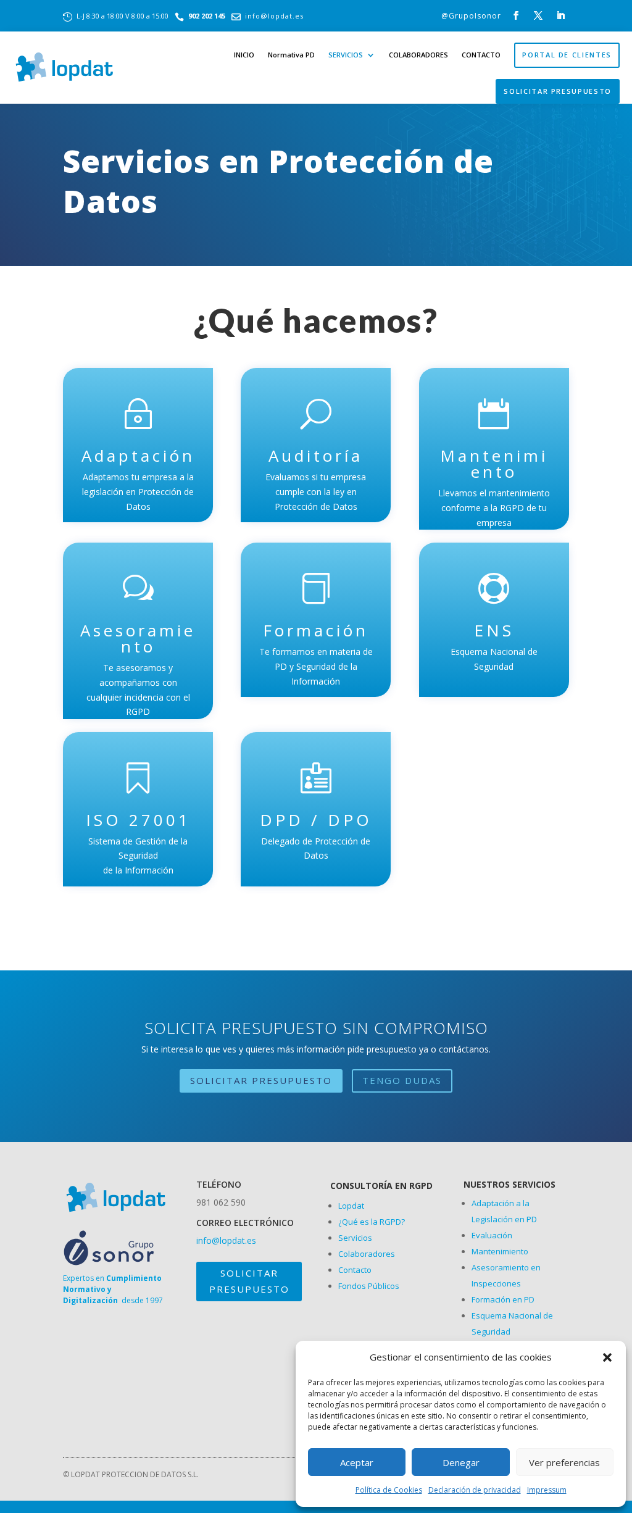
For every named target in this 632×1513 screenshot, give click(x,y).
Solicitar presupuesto (249, 1281)
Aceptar (356, 1462)
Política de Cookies (389, 1490)
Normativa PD (291, 54)
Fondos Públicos (368, 1285)
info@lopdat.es (274, 15)
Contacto (355, 1269)
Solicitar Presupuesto (558, 91)
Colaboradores (366, 1253)
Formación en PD (503, 1299)
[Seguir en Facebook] (516, 15)
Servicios (355, 1237)
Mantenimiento (500, 1251)
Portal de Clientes (567, 54)
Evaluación (492, 1235)
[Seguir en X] (538, 15)
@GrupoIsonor (471, 15)
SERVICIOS (345, 54)
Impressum (547, 1490)
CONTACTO (481, 54)
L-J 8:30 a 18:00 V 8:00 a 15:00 (122, 15)
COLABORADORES (418, 54)
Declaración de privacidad (474, 1490)
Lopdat (351, 1205)
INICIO (244, 54)
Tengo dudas (402, 1080)
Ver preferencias (564, 1462)
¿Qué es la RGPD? (371, 1221)
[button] (607, 1357)
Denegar (461, 1462)
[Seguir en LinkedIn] (560, 15)
